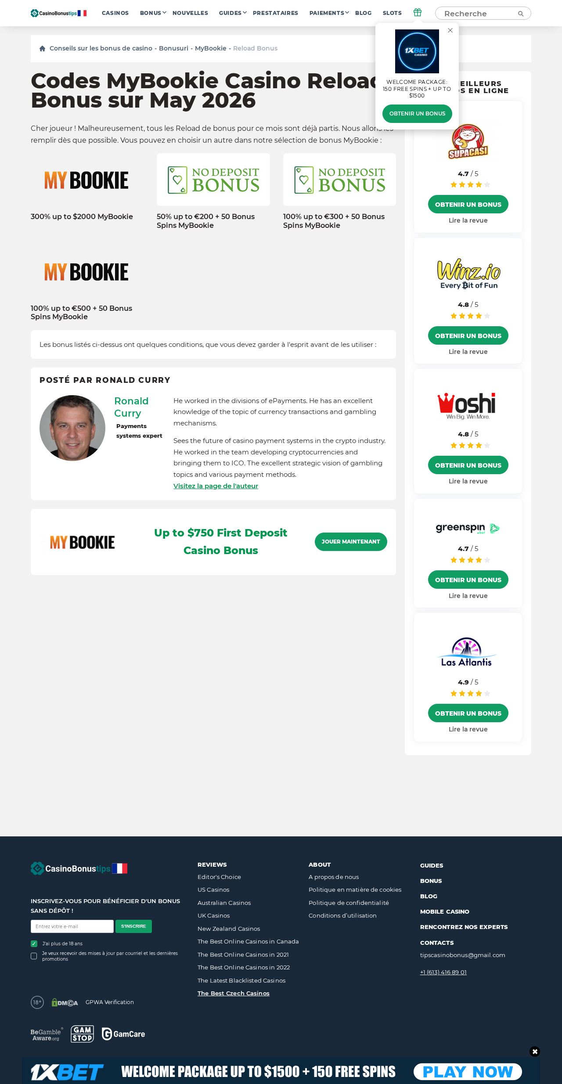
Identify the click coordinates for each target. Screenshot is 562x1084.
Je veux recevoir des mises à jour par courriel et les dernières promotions (110, 956)
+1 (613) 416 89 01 (443, 972)
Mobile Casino (445, 911)
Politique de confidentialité (349, 902)
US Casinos (213, 889)
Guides (230, 13)
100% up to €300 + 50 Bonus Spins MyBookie (334, 220)
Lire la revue (468, 220)
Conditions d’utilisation (343, 915)
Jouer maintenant (351, 542)
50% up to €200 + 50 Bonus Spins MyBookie (206, 220)
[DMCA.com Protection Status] (64, 1002)
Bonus (151, 13)
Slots (392, 13)
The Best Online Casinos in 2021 (243, 954)
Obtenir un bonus (417, 114)
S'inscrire (133, 926)
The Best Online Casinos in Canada (248, 941)
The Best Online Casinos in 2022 (244, 967)
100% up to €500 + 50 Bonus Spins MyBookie (81, 312)
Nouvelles (190, 13)
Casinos (115, 13)
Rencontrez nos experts (464, 926)
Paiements (327, 13)
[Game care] (123, 1034)
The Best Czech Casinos (234, 993)
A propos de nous (334, 876)
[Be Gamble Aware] (47, 1034)
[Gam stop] (82, 1034)
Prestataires (276, 13)
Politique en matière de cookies (355, 889)
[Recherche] (520, 13)
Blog (363, 13)
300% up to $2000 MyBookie (82, 216)
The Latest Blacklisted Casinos (241, 980)
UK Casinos (214, 915)
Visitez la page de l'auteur (215, 486)
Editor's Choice (219, 876)
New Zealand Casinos (229, 928)
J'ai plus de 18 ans (63, 944)
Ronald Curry (131, 407)
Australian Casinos (224, 902)
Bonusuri (173, 48)
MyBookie (211, 48)
